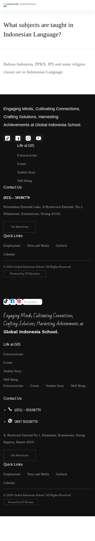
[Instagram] (28, 138)
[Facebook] (18, 138)
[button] (19, 226)
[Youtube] (38, 138)
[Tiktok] (7, 138)
